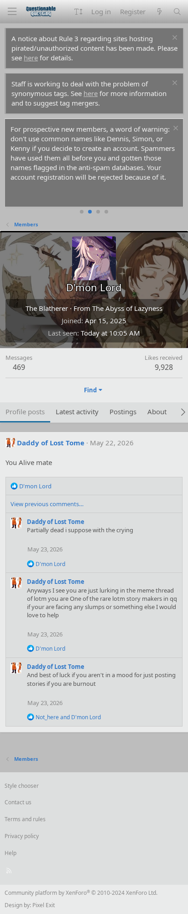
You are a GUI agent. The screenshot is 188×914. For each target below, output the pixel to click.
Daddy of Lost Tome (50, 442)
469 (19, 367)
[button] (78, 11)
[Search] (177, 11)
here (31, 57)
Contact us (18, 802)
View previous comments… (47, 504)
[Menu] (12, 11)
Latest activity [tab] (77, 411)
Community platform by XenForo (81, 893)
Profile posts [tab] (25, 411)
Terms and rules (25, 819)
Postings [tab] (123, 411)
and (68, 717)
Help (10, 853)
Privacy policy (22, 836)
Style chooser (22, 786)
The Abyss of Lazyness (127, 308)
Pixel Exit (43, 905)
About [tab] (157, 411)
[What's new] (159, 11)
